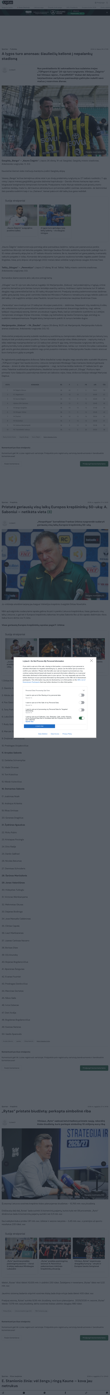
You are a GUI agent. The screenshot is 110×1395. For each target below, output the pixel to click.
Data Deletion (42, 734)
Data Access (55, 734)
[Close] (92, 661)
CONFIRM (40, 726)
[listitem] (55, 690)
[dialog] (55, 697)
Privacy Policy (67, 734)
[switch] (81, 695)
